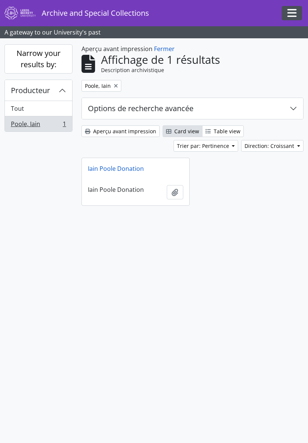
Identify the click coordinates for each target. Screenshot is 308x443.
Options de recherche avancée (140, 108)
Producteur (30, 90)
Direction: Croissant (270, 145)
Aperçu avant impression (124, 131)
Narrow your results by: (38, 58)
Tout (17, 108)
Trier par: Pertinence (204, 145)
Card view (186, 131)
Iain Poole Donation (116, 168)
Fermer (164, 49)
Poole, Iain (38, 125)
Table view (226, 131)
